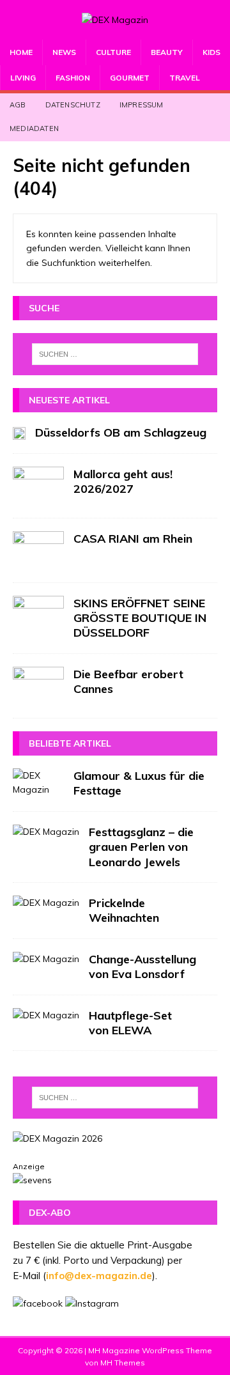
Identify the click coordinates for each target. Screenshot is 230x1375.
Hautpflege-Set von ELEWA (130, 1022)
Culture (113, 52)
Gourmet (130, 77)
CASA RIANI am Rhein (132, 538)
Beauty (167, 52)
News (64, 52)
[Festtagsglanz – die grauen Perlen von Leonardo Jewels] (46, 832)
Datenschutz (72, 104)
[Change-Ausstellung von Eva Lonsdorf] (46, 959)
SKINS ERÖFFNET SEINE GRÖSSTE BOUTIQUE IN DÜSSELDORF (139, 618)
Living (23, 77)
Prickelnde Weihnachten (124, 910)
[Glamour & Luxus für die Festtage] (38, 782)
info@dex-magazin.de (99, 1276)
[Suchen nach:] (115, 354)
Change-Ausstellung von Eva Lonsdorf (142, 966)
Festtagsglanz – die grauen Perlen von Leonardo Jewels (141, 847)
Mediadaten (34, 128)
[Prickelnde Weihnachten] (46, 903)
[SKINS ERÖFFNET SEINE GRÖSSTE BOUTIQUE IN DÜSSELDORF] (38, 615)
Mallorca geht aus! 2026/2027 (122, 481)
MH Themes (122, 1362)
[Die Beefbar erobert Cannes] (38, 686)
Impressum (141, 104)
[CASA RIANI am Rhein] (38, 550)
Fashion (73, 77)
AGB (18, 104)
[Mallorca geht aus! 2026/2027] (38, 486)
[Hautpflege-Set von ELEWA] (46, 1015)
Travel (184, 77)
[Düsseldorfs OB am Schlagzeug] (19, 432)
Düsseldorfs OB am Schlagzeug (120, 432)
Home (21, 52)
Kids (211, 52)
